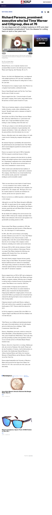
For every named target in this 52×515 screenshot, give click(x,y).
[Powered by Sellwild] (30, 455)
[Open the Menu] (2, 2)
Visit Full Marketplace (26, 376)
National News (7, 11)
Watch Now (46, 2)
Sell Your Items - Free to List (18, 376)
